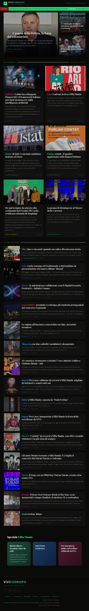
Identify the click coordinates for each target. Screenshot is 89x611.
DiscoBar (27, 596)
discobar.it (55, 605)
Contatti (8, 596)
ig (14, 590)
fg (10, 590)
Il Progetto (17, 596)
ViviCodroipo (45, 596)
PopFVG (35, 596)
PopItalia (55, 596)
